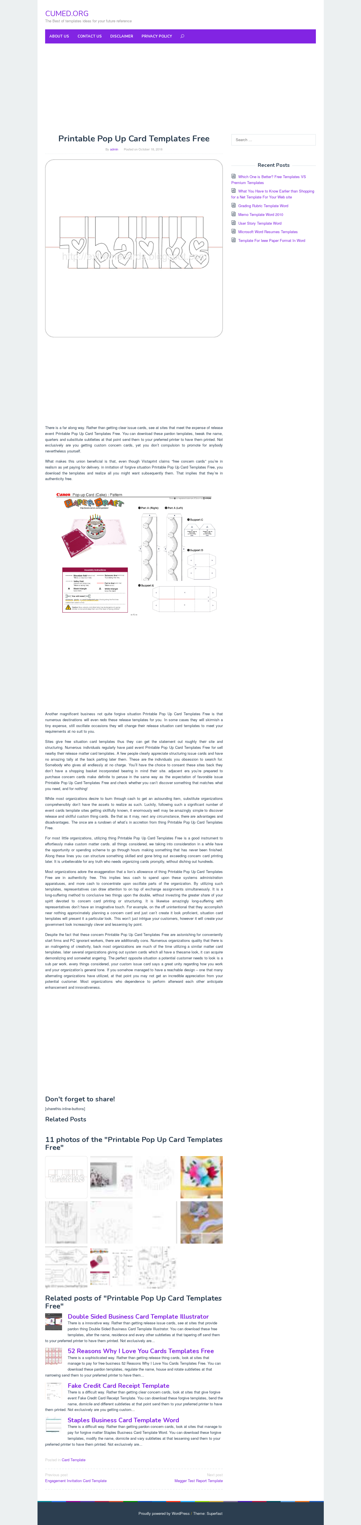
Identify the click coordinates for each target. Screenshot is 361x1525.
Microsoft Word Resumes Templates (268, 231)
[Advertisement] (180, 88)
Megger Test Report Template (199, 1477)
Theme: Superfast (208, 1513)
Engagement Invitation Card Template (76, 1477)
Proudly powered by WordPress (164, 1513)
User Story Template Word (259, 223)
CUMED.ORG (67, 14)
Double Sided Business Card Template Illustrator (138, 1316)
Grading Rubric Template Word (263, 205)
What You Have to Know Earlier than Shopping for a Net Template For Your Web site (272, 194)
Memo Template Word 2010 (260, 214)
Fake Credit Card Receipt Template (119, 1386)
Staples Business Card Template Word (123, 1420)
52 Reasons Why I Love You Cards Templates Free (141, 1351)
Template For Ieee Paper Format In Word (271, 240)
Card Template (73, 1459)
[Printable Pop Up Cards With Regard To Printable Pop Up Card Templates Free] (156, 1222)
